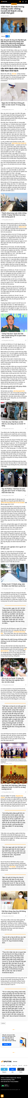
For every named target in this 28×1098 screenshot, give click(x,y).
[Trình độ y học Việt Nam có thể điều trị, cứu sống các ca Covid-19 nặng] (14, 411)
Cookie (13, 1079)
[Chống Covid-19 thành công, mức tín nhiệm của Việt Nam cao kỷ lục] (14, 573)
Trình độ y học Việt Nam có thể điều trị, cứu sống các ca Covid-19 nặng (13, 424)
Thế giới (9, 1065)
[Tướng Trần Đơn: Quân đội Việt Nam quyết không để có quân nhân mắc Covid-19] (14, 323)
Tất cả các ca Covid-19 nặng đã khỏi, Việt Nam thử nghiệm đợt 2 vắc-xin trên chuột (13, 680)
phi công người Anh (18, 391)
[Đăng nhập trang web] (23, 1)
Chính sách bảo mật (5, 1081)
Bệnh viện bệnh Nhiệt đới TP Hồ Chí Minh (12, 502)
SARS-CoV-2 (22, 227)
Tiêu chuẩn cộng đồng (6, 1079)
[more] (25, 109)
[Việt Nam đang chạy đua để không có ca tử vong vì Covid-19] (14, 900)
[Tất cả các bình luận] (2, 1095)
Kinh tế (20, 1065)
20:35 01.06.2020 (5, 16)
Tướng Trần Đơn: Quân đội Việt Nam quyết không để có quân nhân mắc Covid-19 (14, 335)
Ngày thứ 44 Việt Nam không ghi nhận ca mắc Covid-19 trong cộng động (13, 105)
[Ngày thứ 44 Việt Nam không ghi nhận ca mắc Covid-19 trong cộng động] (14, 92)
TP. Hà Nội (12, 867)
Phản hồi (19, 1077)
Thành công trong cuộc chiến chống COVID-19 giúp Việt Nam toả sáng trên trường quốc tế (14, 215)
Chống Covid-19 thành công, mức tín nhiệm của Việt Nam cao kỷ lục (13, 585)
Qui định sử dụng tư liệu (10, 1077)
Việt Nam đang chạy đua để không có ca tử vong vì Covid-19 (14, 912)
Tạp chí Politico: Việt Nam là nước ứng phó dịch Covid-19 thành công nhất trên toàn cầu (13, 490)
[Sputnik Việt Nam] (4, 2)
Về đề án (3, 1077)
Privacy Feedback (14, 1081)
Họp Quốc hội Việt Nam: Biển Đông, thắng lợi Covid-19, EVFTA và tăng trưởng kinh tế (14, 787)
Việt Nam (3, 1023)
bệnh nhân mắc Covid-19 (19, 143)
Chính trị (14, 1065)
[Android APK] (5, 1085)
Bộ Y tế (14, 74)
